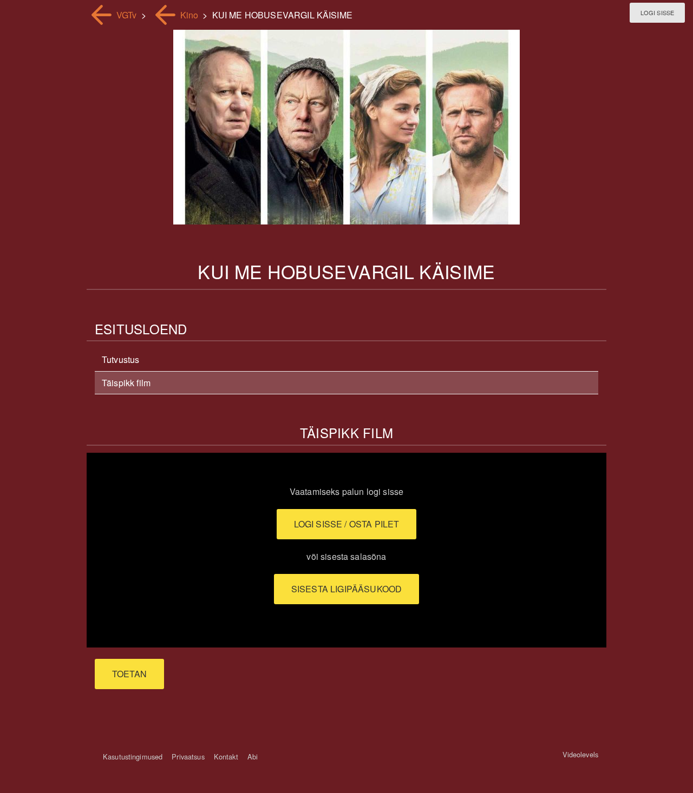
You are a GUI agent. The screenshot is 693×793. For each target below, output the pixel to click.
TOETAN (129, 674)
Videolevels (580, 754)
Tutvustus (120, 359)
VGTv (126, 15)
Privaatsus (188, 756)
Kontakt (226, 756)
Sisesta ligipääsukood (346, 589)
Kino (189, 15)
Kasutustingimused (132, 756)
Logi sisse (657, 12)
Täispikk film (126, 382)
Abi (252, 756)
